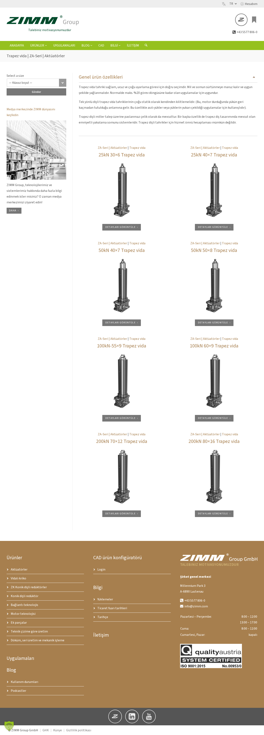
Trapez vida (137, 148)
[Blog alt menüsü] (91, 45)
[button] (248, 4)
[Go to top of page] (257, 728)
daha (12, 210)
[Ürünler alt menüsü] (46, 45)
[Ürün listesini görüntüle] (254, 19)
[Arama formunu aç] (146, 45)
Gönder (36, 92)
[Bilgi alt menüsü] (120, 45)
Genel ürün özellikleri (101, 77)
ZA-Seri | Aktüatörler (112, 148)
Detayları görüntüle (120, 227)
